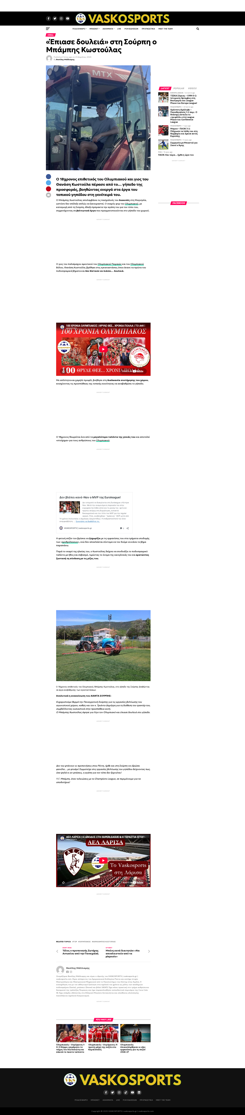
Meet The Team (165, 29)
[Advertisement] (122, 6)
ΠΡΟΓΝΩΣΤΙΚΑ (148, 29)
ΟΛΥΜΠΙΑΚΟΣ (85, 942)
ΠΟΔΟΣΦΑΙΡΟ (78, 29)
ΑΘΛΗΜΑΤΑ (108, 29)
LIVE (119, 29)
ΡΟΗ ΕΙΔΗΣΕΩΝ (131, 29)
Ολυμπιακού (131, 203)
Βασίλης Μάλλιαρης (65, 59)
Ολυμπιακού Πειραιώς (110, 264)
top (75, 942)
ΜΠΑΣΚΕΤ (94, 29)
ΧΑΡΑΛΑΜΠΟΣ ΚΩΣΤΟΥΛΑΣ (104, 942)
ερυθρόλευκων (70, 542)
